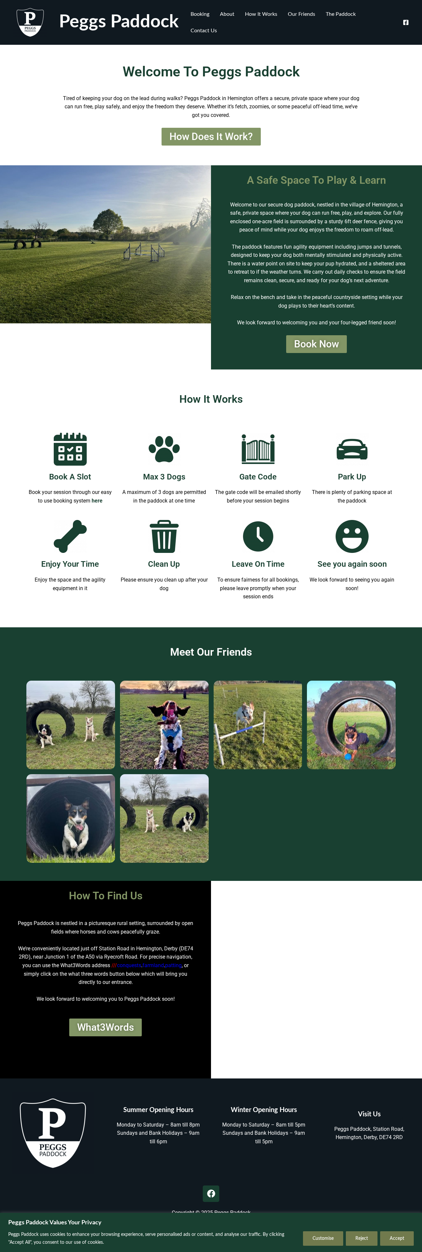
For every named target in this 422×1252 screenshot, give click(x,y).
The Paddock (341, 14)
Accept (397, 1238)
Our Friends (301, 14)
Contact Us (204, 30)
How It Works (261, 14)
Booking (200, 14)
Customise (323, 1238)
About (227, 14)
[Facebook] (406, 22)
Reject (361, 1238)
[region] (211, 1232)
